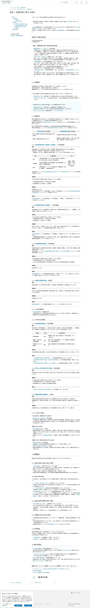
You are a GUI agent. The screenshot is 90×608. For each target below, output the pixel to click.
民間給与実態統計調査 (40, 280)
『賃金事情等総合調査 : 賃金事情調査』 (41, 358)
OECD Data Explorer (39, 560)
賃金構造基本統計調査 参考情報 (54, 127)
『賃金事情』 (36, 539)
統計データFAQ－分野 (39, 110)
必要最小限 (18, 605)
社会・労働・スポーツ (21, 9)
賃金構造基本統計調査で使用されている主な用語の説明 (57, 251)
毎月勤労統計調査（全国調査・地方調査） (45, 145)
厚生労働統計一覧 (38, 96)
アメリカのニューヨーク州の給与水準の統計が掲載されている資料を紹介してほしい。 (52, 569)
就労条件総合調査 (37, 442)
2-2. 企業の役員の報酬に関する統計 (20, 25)
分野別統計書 (23, 7)
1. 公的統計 (14, 18)
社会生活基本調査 (37, 311)
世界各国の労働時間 (37, 570)
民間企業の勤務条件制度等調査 (39, 446)
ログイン (86, 3)
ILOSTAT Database (65, 550)
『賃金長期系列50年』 (39, 70)
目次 (13, 16)
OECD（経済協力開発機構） (39, 557)
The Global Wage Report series (41, 554)
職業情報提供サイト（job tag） (41, 48)
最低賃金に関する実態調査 (39, 418)
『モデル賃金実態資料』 (38, 488)
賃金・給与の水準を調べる (38, 40)
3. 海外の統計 (15, 29)
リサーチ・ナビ (13, 7)
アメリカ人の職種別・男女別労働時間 (41, 572)
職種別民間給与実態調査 (41, 394)
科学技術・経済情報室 (16, 35)
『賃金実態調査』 (37, 466)
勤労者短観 (50, 524)
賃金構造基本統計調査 (65, 131)
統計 (18, 7)
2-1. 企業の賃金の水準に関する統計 (20, 24)
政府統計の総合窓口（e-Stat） (49, 122)
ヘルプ (81, 3)
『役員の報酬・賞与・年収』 (39, 503)
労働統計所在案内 (38, 107)
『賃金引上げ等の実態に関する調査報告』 (42, 389)
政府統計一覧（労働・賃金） (40, 98)
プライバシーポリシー (38, 604)
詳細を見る (4, 605)
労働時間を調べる (36, 41)
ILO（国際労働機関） (37, 548)
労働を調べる (29, 9)
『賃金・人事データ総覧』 (40, 56)
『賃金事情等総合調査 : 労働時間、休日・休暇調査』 (44, 363)
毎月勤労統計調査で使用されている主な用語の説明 (56, 171)
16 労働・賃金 (58, 110)
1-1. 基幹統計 (16, 19)
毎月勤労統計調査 (41, 131)
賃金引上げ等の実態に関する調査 (43, 368)
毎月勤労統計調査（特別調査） (43, 205)
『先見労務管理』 (37, 537)
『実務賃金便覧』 (38, 61)
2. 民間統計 (14, 22)
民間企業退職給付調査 (38, 428)
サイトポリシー (47, 604)
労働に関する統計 (72, 21)
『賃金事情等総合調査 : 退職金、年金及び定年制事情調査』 (46, 359)
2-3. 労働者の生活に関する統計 (20, 26)
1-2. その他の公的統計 (18, 21)
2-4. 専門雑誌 (16, 28)
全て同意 (28, 605)
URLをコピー (34, 577)
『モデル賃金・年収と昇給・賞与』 (40, 483)
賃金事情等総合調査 (40, 323)
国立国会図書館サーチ (61, 30)
